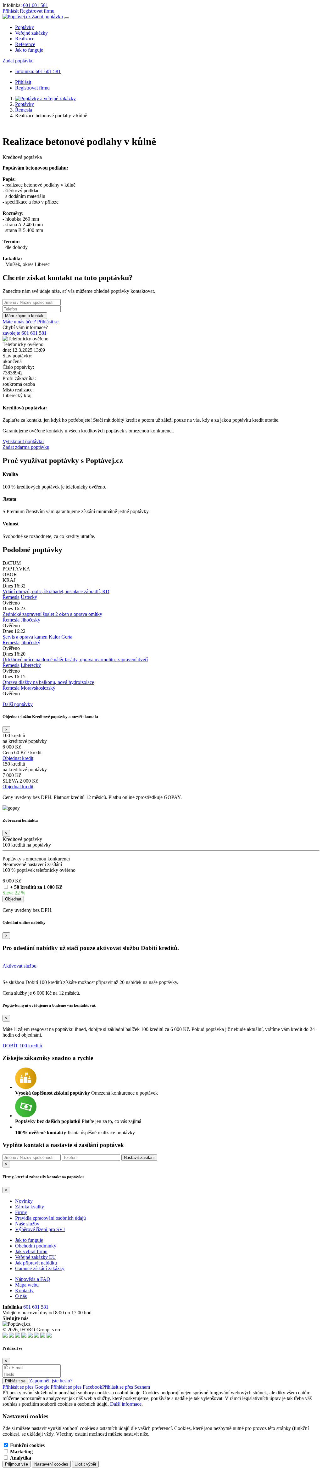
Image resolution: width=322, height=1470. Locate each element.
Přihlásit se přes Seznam (126, 1387)
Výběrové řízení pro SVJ (40, 1229)
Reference (25, 44)
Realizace (24, 38)
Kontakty (24, 1290)
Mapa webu (27, 1285)
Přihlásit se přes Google (26, 1387)
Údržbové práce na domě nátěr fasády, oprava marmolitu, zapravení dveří (75, 659)
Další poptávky (18, 704)
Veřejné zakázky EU (35, 1257)
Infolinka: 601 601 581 (38, 71)
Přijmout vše (16, 1464)
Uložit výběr (85, 1464)
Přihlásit (11, 11)
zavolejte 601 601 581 (25, 333)
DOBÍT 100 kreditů (22, 1045)
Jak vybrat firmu (31, 1251)
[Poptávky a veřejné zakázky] (45, 98)
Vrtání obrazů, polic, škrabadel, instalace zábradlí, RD (56, 591)
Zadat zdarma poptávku (26, 447)
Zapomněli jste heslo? (50, 1380)
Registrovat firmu (37, 11)
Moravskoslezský (38, 688)
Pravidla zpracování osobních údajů (50, 1218)
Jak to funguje (29, 50)
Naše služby (27, 1223)
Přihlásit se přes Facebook (76, 1387)
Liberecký (31, 665)
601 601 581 (35, 5)
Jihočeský (30, 619)
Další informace (126, 1404)
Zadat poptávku (47, 16)
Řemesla (23, 110)
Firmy (21, 1212)
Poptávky (24, 27)
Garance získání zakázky (39, 1268)
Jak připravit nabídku (36, 1262)
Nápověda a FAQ (32, 1279)
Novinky (24, 1201)
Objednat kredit (18, 758)
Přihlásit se (15, 1381)
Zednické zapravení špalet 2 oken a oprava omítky (52, 614)
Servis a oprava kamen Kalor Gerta (37, 637)
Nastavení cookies (51, 1464)
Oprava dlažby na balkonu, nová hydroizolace (48, 682)
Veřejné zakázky (31, 33)
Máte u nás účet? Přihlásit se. (31, 321)
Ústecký (29, 597)
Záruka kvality (29, 1206)
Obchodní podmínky (35, 1245)
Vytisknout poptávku (23, 441)
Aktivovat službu (19, 966)
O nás (21, 1296)
